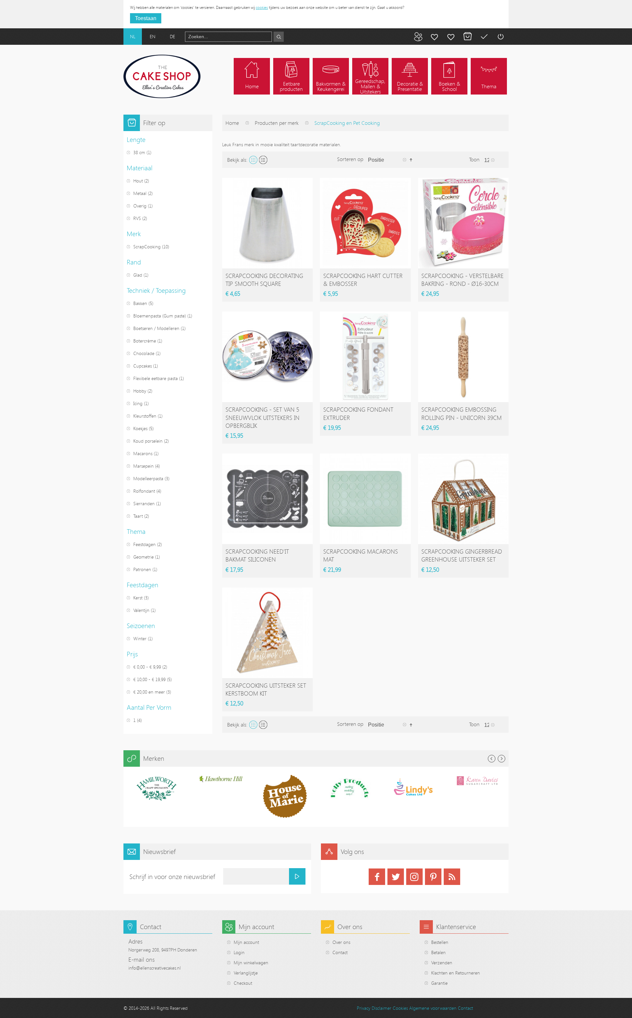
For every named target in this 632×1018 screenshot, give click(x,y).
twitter (395, 876)
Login (239, 952)
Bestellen (439, 942)
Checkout (243, 983)
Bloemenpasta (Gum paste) (159, 316)
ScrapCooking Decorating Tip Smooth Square (264, 280)
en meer (149, 692)
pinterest (433, 876)
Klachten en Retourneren (455, 973)
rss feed (452, 876)
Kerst (138, 597)
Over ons (341, 942)
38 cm (139, 152)
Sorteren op (350, 159)
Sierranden (144, 503)
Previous (491, 758)
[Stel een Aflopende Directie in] (411, 159)
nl (132, 36)
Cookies (400, 1008)
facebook (377, 876)
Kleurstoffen (144, 416)
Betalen (484, 36)
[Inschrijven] (297, 876)
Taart (138, 516)
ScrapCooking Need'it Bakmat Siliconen (257, 555)
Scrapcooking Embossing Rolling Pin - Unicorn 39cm (461, 413)
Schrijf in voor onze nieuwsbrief (172, 876)
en (152, 36)
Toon (474, 159)
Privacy (363, 1008)
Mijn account (434, 36)
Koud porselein (148, 441)
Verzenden (441, 962)
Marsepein (143, 466)
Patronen (142, 569)
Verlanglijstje (246, 973)
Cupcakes (142, 366)
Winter (139, 638)
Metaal (139, 193)
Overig (139, 206)
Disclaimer (381, 1008)
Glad (137, 275)
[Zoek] (279, 37)
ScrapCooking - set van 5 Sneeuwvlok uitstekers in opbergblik (262, 417)
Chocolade (143, 353)
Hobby (139, 391)
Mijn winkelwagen (467, 36)
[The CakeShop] (161, 76)
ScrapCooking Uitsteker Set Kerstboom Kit (265, 689)
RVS (137, 218)
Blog (418, 36)
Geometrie (143, 557)
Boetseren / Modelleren (156, 328)
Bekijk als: (237, 159)
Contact (340, 952)
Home (232, 122)
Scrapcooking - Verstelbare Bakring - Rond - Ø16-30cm (462, 280)
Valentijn (141, 610)
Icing (138, 403)
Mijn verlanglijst (451, 36)
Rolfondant (144, 491)
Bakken (140, 303)
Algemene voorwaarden (433, 1008)
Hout (138, 181)
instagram (414, 876)
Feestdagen (144, 544)
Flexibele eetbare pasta (155, 378)
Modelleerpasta (148, 478)
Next (501, 758)
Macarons (142, 453)
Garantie (439, 983)
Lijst (263, 160)
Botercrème (144, 341)
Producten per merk (277, 122)
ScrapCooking (147, 246)
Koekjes (140, 428)
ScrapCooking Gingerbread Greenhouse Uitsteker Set (461, 555)
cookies (262, 7)
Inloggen (500, 36)
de (172, 36)
